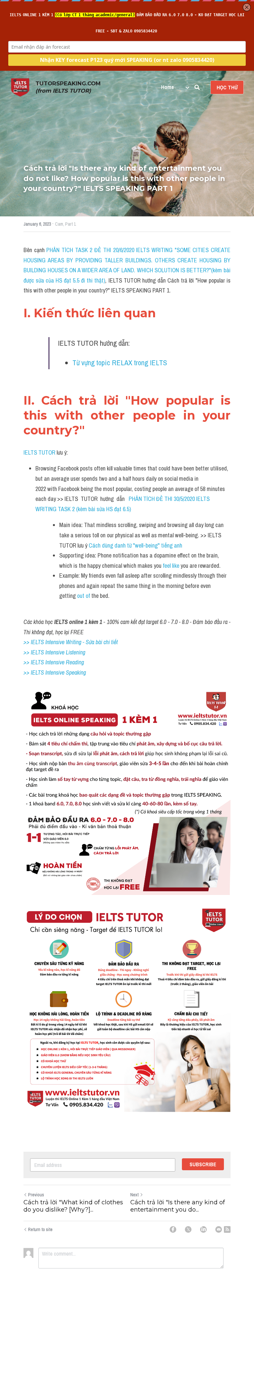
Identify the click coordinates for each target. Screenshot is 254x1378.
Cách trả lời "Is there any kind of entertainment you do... (177, 1206)
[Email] (218, 1229)
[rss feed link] (227, 1229)
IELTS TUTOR (39, 452)
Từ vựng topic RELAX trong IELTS (119, 363)
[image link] (20, 87)
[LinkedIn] (203, 1229)
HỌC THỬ (227, 87)
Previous (36, 1195)
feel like (171, 565)
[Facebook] (173, 1229)
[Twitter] (188, 1229)
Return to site (40, 1229)
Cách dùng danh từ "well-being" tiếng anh (136, 545)
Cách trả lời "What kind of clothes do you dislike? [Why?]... (73, 1206)
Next (134, 1195)
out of (83, 596)
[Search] (197, 87)
